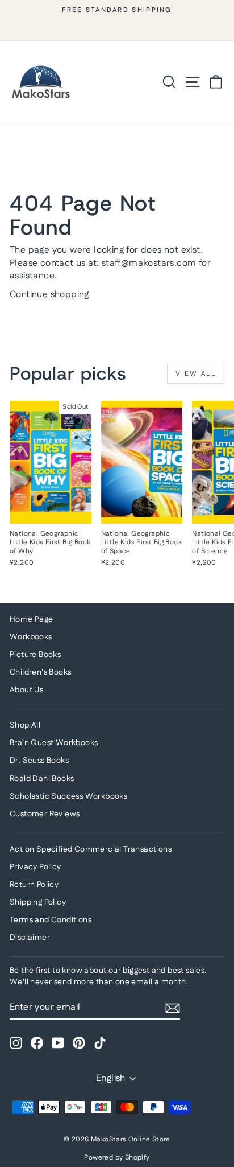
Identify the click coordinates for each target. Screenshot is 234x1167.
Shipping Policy (38, 902)
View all (196, 374)
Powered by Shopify (116, 1157)
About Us (26, 690)
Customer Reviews (45, 814)
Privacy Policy (35, 867)
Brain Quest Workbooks (54, 743)
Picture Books (35, 654)
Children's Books (40, 672)
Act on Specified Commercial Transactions (91, 849)
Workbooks (31, 637)
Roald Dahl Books (42, 778)
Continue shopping (49, 294)
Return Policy (34, 884)
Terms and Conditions (50, 920)
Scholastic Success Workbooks (68, 796)
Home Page (31, 619)
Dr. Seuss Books (39, 760)
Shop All (25, 725)
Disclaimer (30, 937)
